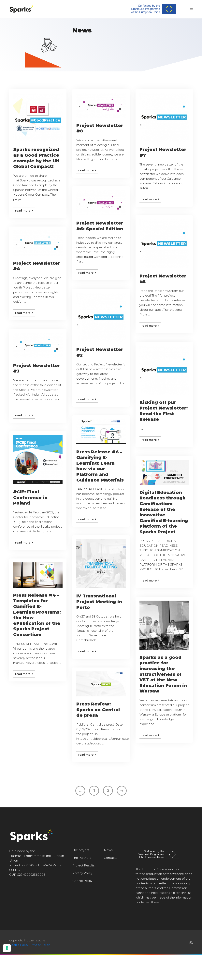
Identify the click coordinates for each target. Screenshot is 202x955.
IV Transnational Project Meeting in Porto (99, 601)
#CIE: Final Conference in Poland (30, 497)
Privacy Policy (82, 873)
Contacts (110, 858)
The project (80, 850)
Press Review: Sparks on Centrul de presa (98, 709)
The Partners (81, 858)
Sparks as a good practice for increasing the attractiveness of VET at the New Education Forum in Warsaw (163, 674)
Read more (23, 210)
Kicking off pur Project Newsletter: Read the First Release (163, 411)
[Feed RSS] (191, 943)
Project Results (83, 865)
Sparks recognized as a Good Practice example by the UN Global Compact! (36, 158)
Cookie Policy (82, 881)
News (108, 850)
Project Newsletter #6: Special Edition (99, 225)
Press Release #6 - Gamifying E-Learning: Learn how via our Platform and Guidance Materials (100, 466)
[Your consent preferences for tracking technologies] (7, 948)
